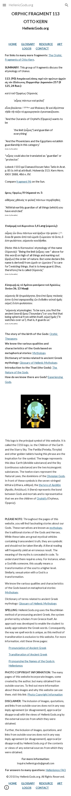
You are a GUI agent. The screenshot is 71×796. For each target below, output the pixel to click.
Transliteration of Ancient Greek (28, 654)
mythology (56, 527)
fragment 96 (23, 181)
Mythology (39, 353)
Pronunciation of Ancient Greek (27, 647)
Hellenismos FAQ (56, 770)
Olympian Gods (56, 476)
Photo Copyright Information (45, 694)
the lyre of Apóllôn (50, 485)
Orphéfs (42, 498)
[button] (4, 5)
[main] (35, 21)
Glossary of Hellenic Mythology (38, 362)
